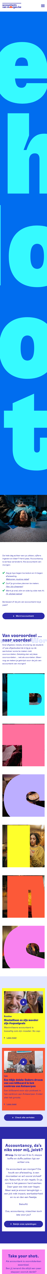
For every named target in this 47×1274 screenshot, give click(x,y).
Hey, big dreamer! (14, 587)
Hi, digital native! (14, 594)
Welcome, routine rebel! (17, 579)
